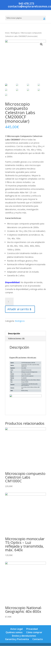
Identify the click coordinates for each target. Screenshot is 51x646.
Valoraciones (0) (16, 338)
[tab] (25, 333)
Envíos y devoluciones (24, 635)
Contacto (37, 639)
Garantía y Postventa (17, 639)
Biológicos (15, 32)
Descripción (14, 333)
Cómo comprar (34, 632)
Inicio (7, 32)
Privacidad (32, 628)
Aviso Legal (16, 628)
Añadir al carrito (18, 309)
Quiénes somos (14, 632)
